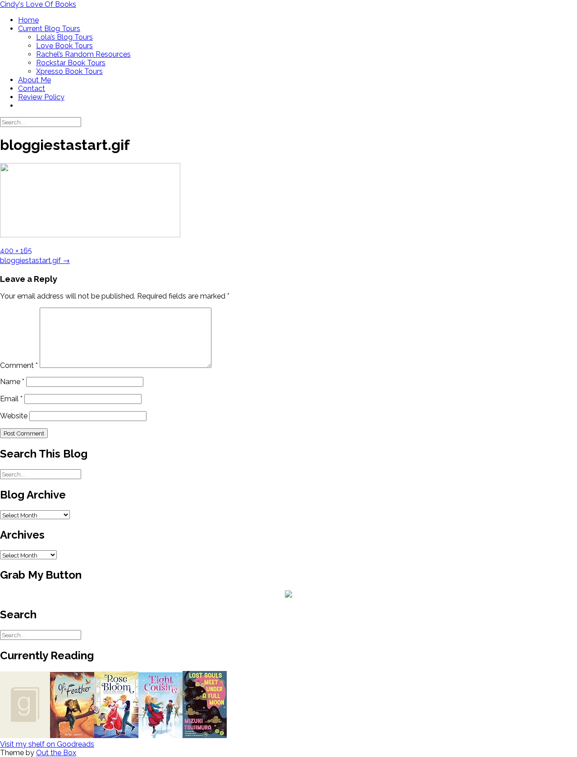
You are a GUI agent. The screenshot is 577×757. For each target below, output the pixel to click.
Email (11, 398)
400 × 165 (16, 250)
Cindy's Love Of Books (38, 4)
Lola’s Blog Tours (64, 37)
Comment (19, 365)
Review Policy (41, 97)
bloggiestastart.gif (35, 260)
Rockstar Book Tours (70, 63)
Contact (31, 88)
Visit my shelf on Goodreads (47, 744)
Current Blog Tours (49, 28)
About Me (34, 80)
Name (12, 381)
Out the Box (56, 752)
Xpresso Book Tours (69, 71)
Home (28, 20)
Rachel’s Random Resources (83, 54)
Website (13, 416)
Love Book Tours (64, 45)
